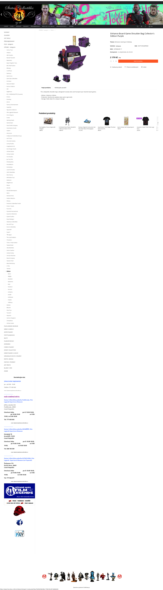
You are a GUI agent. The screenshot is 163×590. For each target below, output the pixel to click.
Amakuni (10, 287)
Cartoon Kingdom (11, 318)
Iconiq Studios (10, 143)
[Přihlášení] (141, 26)
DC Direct (9, 81)
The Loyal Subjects (11, 237)
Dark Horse (9, 76)
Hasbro (8, 130)
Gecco (9, 274)
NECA (8, 193)
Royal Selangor (10, 219)
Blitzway (9, 68)
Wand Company (11, 258)
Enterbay (9, 99)
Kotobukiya (9, 167)
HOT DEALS (7, 38)
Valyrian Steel (10, 261)
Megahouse (10, 182)
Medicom (9, 180)
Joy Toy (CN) (10, 159)
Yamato (9, 268)
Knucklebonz (10, 164)
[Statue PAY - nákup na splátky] (19, 533)
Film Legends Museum (12, 112)
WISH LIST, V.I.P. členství (48, 26)
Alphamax (10, 281)
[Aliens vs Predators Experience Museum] (19, 511)
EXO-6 (8, 102)
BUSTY (6, 338)
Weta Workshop (11, 263)
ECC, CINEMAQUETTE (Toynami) (15, 94)
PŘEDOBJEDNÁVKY (35, 26)
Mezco (8, 185)
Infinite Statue (10, 151)
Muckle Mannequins (12, 190)
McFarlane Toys (11, 177)
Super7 (8, 232)
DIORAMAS (7, 344)
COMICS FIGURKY (9, 347)
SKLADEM (7, 35)
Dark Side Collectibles (12, 78)
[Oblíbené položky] (145, 26)
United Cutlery (10, 253)
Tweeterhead (10, 245)
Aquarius (9, 315)
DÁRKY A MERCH (8, 329)
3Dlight (9, 276)
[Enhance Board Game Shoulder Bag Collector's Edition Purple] (74, 53)
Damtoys (9, 73)
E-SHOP (6, 26)
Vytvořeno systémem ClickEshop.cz (81, 587)
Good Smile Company (12, 125)
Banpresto (9, 60)
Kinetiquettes (10, 162)
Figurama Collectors (12, 110)
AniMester (10, 297)
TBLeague (9, 234)
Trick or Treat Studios (12, 242)
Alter (9, 284)
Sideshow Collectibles (12, 222)
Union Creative (10, 250)
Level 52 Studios (11, 169)
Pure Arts (9, 208)
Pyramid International (12, 211)
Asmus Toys (10, 50)
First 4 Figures (10, 115)
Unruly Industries (11, 255)
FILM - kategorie (8, 44)
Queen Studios (10, 216)
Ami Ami (10, 289)
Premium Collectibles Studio (14, 203)
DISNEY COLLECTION (10, 350)
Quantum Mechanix (12, 214)
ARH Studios (10, 55)
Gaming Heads (10, 120)
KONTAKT (18, 26)
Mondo (8, 188)
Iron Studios (10, 156)
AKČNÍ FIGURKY (8, 332)
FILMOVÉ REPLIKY (9, 341)
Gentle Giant (10, 123)
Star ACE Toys (10, 224)
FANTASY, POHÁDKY (9, 362)
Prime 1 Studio (10, 206)
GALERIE (71, 26)
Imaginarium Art (11, 146)
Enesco (8, 97)
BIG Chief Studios (11, 65)
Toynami (9, 313)
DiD (7, 89)
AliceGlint (10, 279)
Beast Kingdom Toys (12, 63)
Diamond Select (11, 84)
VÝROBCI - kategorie (9, 47)
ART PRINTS (7, 365)
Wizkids (8, 305)
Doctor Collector (11, 86)
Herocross (9, 133)
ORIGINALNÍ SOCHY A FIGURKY (12, 356)
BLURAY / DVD (8, 368)
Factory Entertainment (12, 104)
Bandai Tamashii (11, 57)
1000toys (10, 302)
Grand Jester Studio (11, 128)
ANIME (6, 371)
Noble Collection (11, 198)
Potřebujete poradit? (60, 87)
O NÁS (11, 26)
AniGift (9, 294)
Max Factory (10, 175)
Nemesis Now (10, 195)
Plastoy (8, 201)
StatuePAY (26, 26)
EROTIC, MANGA (8, 359)
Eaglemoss (9, 91)
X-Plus (8, 266)
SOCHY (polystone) (9, 335)
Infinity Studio (10, 154)
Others (8, 271)
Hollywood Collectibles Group (14, 136)
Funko (8, 117)
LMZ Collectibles (11, 172)
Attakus (9, 52)
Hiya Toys (9, 310)
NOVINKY (6, 32)
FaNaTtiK (9, 107)
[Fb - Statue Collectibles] (19, 522)
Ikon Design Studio (11, 149)
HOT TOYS (9, 138)
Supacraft (9, 229)
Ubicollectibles (10, 247)
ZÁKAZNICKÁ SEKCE (61, 26)
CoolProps (9, 71)
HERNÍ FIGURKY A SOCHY (11, 353)
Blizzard (9, 307)
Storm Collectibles (11, 227)
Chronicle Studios (11, 141)
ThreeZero (9, 240)
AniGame (10, 292)
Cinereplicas (10, 320)
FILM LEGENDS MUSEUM (11, 326)
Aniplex (10, 300)
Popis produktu (46, 87)
